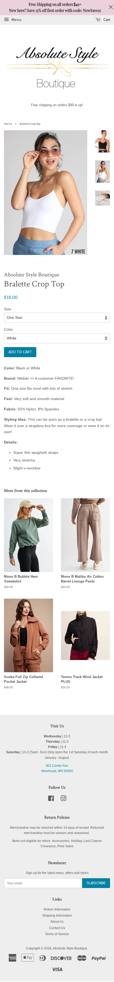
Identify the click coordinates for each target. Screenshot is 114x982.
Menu (15, 19)
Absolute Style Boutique (70, 948)
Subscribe (96, 883)
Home (8, 123)
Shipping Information (57, 915)
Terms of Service (57, 934)
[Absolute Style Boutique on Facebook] (51, 799)
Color (8, 329)
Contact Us (57, 928)
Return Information (57, 909)
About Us (57, 921)
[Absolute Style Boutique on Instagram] (63, 799)
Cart (106, 19)
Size (7, 309)
